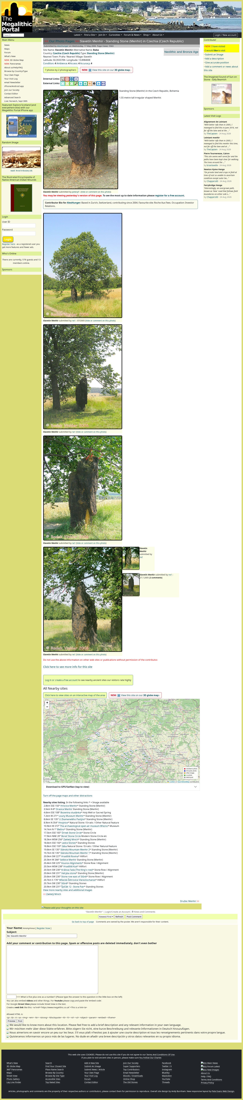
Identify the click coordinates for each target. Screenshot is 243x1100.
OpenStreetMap (183, 781)
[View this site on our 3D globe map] (71, 79)
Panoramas (12, 63)
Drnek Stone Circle (72, 832)
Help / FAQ (206, 1076)
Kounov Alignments (71, 863)
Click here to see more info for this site (67, 667)
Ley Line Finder (14, 1082)
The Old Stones (130, 1082)
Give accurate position (217, 62)
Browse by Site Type (54, 1075)
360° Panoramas (14, 1069)
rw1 (74, 320)
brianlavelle (212, 165)
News (7, 45)
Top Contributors (131, 1069)
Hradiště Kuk (70, 866)
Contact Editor (11, 93)
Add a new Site (91, 1063)
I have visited (218, 46)
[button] (121, 741)
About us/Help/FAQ (13, 67)
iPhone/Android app (14, 86)
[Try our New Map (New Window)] (67, 79)
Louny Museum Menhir (71, 815)
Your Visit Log (11, 78)
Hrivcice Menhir (68, 805)
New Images (213, 1069)
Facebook (166, 1063)
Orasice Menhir (64, 809)
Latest (77, 34)
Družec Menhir (189, 901)
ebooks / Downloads (133, 1075)
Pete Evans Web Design (223, 1091)
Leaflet (172, 781)
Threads (166, 1082)
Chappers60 (212, 181)
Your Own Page (11, 75)
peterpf (75, 191)
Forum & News (132, 34)
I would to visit (215, 50)
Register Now (43, 928)
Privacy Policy (207, 1082)
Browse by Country (54, 1072)
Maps (7, 48)
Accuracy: (85, 63)
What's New (9, 56)
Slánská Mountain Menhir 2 (75, 849)
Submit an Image (214, 54)
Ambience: (62, 63)
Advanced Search (12, 97)
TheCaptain (212, 133)
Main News (212, 1063)
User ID (6, 221)
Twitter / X (167, 1066)
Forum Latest (213, 1066)
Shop (146, 34)
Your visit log (91, 1075)
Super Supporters (131, 1066)
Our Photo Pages (62, 41)
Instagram (167, 1069)
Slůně (64, 883)
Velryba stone (68, 873)
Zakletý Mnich (70, 839)
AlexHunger (62, 46)
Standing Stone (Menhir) (100, 53)
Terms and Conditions (211, 1079)
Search (48, 1063)
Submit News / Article (94, 1069)
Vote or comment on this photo (95, 191)
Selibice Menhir (68, 859)
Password (7, 229)
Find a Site (89, 34)
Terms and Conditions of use (160, 1054)
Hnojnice (63, 822)
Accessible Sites (52, 1079)
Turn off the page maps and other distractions (67, 795)
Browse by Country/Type (16, 71)
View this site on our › (106, 69)
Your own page (91, 1072)
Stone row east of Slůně (74, 876)
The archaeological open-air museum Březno (84, 826)
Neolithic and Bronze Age (181, 51)
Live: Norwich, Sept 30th (15, 101)
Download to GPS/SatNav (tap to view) (67, 786)
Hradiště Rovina (69, 856)
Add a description (214, 58)
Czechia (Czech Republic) (66, 53)
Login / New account (226, 35)
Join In (102, 34)
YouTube (166, 1079)
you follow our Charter (150, 1057)
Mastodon (167, 1075)
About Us (157, 34)
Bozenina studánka (70, 812)
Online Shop (129, 1079)
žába (64, 846)
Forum (7, 52)
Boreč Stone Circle (71, 836)
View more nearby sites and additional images (67, 890)
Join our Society (11, 90)
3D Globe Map (14, 60)
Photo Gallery (13, 1079)
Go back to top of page (83, 921)
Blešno (60, 829)
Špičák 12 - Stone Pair (72, 886)
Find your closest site (55, 1066)
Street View (12, 1075)
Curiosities (114, 34)
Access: (74, 63)
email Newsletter (12, 82)
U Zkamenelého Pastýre (72, 819)
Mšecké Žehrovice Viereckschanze (77, 879)
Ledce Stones (69, 842)
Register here (8, 244)
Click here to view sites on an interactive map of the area (75, 695)
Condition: (48, 63)
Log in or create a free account (61, 680)
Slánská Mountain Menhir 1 (75, 852)
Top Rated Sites (52, 1082)
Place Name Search (54, 1069)
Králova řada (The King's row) (77, 869)
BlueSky (165, 1072)
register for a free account (169, 195)
